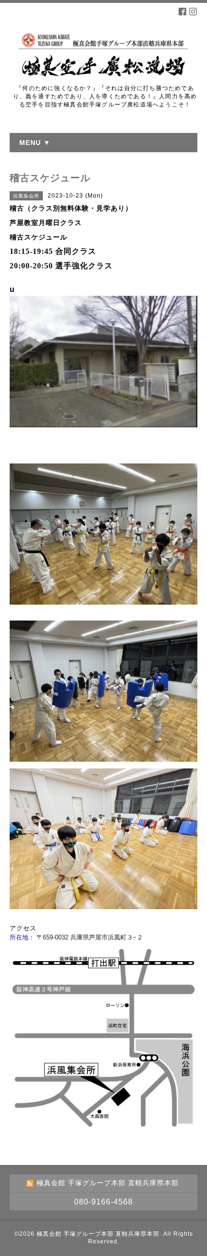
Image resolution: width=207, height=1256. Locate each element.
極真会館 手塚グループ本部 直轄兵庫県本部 (98, 1233)
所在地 (19, 937)
